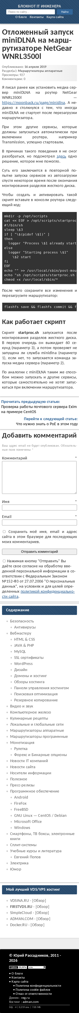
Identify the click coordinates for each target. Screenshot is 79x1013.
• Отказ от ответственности (32, 994)
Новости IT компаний (29, 761)
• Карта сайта (19, 981)
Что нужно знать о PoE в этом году (47, 421)
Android (21, 798)
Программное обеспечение (34, 791)
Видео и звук (21, 706)
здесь (61, 156)
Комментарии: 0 (13, 79)
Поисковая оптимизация (36, 694)
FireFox (20, 804)
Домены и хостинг (30, 676)
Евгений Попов (27, 857)
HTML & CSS (24, 640)
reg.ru (25, 998)
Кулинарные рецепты (29, 719)
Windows (22, 828)
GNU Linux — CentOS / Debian (40, 816)
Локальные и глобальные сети (37, 725)
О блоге (21, 17)
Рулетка (21, 749)
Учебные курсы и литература (36, 851)
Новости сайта (23, 767)
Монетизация (22, 743)
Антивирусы (25, 627)
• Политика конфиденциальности (37, 985)
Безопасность (22, 621)
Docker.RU (18, 925)
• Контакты (17, 977)
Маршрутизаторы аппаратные (40, 71)
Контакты (37, 17)
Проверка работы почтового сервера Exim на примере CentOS (39, 407)
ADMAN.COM (21, 919)
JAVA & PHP (24, 646)
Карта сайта (55, 17)
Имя (39, 502)
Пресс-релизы (22, 785)
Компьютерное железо (30, 712)
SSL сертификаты (29, 658)
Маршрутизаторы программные (39, 737)
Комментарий (39, 458)
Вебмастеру (20, 634)
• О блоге (16, 973)
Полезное (18, 779)
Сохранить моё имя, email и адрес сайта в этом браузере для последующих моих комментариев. (39, 537)
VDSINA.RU (19, 901)
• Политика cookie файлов (31, 990)
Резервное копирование (36, 700)
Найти (64, 11)
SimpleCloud (21, 913)
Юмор (15, 869)
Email (39, 517)
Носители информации (30, 773)
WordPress (23, 664)
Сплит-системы (23, 845)
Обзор (39, 901)
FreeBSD (21, 810)
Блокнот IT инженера (39, 6)
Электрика (19, 863)
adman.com (31, 1002)
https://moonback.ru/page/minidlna (33, 103)
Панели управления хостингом (41, 688)
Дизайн (20, 670)
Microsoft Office (28, 822)
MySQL (20, 652)
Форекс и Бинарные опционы (40, 755)
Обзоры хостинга (29, 682)
